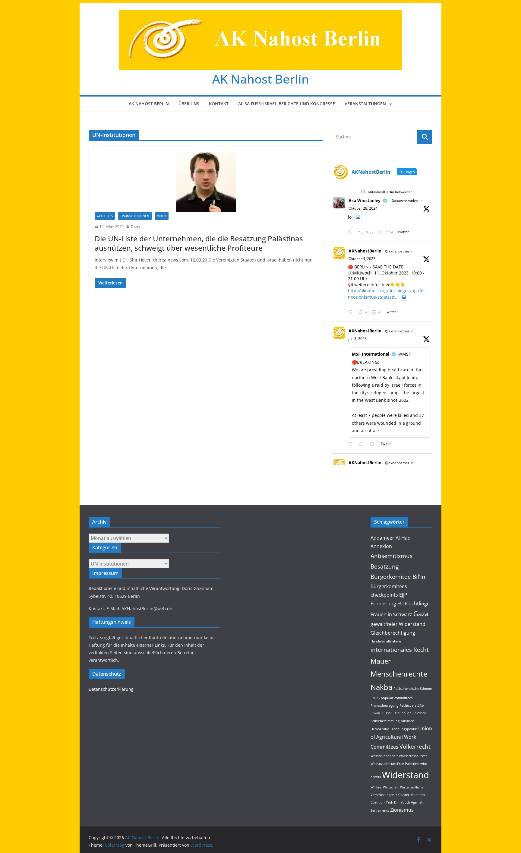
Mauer (381, 660)
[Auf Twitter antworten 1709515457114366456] (351, 312)
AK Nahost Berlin (260, 79)
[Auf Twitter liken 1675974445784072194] (373, 444)
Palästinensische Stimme (412, 689)
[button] (389, 104)
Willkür (376, 787)
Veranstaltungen (365, 103)
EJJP (403, 594)
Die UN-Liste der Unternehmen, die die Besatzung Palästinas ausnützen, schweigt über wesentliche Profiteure (199, 243)
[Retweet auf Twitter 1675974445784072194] (362, 444)
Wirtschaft (391, 787)
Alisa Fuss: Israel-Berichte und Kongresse (286, 103)
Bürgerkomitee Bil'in (398, 576)
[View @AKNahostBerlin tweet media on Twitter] (358, 217)
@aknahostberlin (399, 251)
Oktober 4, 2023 (362, 258)
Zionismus (402, 810)
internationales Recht (400, 649)
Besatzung (385, 566)
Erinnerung (383, 603)
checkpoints (384, 594)
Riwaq (375, 713)
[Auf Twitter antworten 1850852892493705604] (351, 232)
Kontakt (219, 103)
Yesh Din (392, 802)
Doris (135, 226)
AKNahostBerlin (365, 251)
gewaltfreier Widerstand (398, 624)
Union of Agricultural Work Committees (401, 737)
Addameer (382, 537)
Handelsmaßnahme (386, 641)
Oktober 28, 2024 (363, 208)
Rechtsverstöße (411, 705)
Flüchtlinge (417, 603)
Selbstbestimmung (385, 721)
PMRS (375, 698)
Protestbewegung (384, 705)
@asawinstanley (404, 200)
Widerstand (405, 775)
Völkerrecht (415, 746)
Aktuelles (105, 216)
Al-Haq (403, 537)
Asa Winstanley (364, 200)
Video (161, 216)
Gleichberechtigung (393, 632)
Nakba (381, 687)
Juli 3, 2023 (358, 338)
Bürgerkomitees (389, 586)
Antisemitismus (391, 556)
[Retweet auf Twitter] (363, 192)
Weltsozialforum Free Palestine (395, 764)
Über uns (188, 103)
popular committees (396, 698)
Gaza (420, 613)
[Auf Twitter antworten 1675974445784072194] (351, 444)
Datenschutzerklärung (111, 689)
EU (400, 603)
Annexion (381, 546)
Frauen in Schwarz (391, 614)
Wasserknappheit (384, 756)
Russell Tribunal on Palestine (404, 713)
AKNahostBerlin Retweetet (390, 192)
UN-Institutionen (135, 216)
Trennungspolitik (403, 729)
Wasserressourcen (413, 756)
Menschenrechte (399, 674)
